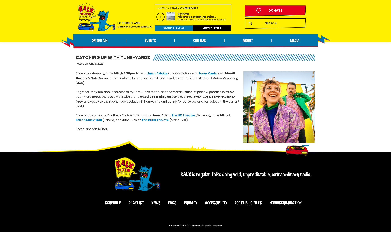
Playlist (136, 203)
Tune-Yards (207, 73)
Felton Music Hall (89, 120)
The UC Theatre (183, 115)
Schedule (113, 203)
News (156, 203)
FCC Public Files (248, 203)
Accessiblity (216, 203)
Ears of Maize (157, 73)
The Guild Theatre (155, 120)
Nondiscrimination (286, 203)
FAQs (172, 203)
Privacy (190, 203)
